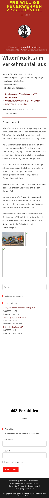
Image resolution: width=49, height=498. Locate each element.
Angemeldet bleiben (14, 462)
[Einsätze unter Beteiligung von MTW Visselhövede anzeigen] (18, 98)
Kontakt (23, 480)
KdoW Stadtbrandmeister (16, 104)
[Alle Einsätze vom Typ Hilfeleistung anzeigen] (26, 81)
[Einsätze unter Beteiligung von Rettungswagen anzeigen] (18, 113)
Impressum (13, 480)
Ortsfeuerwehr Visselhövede (18, 94)
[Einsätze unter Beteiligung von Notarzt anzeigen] (25, 110)
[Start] (3, 50)
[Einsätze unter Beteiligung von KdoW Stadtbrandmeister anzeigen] (29, 104)
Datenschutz (33, 480)
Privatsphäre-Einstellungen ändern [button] (23, 483)
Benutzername (8, 439)
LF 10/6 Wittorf (33, 100)
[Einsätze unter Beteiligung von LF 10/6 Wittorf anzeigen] (41, 101)
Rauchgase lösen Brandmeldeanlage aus (18, 308)
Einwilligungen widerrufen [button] (24, 489)
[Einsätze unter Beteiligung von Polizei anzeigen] (34, 110)
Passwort (6, 451)
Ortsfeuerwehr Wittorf (15, 100)
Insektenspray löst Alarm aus (14, 317)
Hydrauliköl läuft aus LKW (12, 327)
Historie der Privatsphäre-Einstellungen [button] (23, 486)
